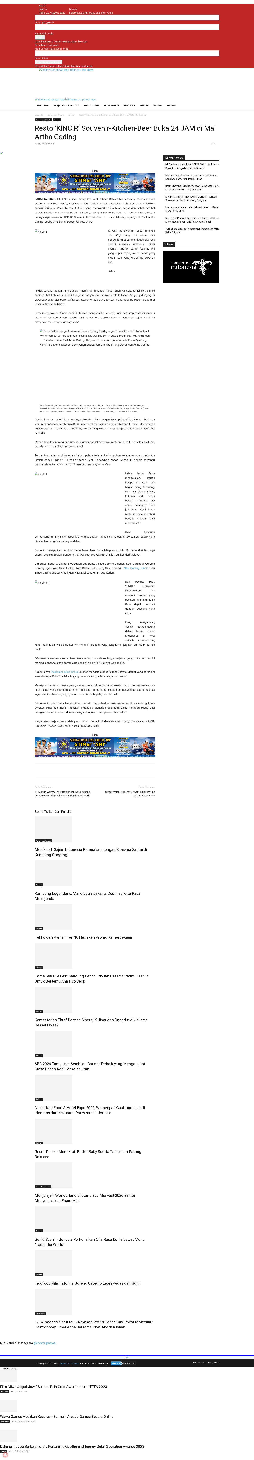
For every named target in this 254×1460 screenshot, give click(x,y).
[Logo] (50, 99)
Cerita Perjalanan (43, 1187)
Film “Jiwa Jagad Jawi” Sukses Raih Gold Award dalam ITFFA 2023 (53, 1387)
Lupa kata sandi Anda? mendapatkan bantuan (61, 41)
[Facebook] (74, 5)
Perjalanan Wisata (66, 105)
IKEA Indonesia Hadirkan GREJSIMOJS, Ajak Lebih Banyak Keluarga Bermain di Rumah (192, 166)
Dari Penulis (62, 812)
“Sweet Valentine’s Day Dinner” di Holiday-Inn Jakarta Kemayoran (129, 793)
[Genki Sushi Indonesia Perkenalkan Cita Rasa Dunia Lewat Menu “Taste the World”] (95, 1219)
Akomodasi (91, 105)
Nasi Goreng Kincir (136, 568)
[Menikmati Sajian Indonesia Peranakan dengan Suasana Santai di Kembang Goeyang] (95, 829)
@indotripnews (45, 1343)
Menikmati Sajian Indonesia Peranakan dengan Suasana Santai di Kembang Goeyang (191, 198)
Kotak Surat (213, 1362)
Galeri (171, 105)
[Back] (86, 5)
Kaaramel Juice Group (65, 671)
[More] (93, 158)
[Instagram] (77, 5)
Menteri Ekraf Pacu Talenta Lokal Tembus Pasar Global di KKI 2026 (192, 209)
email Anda (41, 58)
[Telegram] (85, 158)
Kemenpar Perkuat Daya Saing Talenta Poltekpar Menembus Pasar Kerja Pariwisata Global (192, 220)
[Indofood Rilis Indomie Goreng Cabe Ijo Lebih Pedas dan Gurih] (95, 1263)
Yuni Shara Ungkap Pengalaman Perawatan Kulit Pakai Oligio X (192, 230)
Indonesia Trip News (69, 1363)
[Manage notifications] (5, 1454)
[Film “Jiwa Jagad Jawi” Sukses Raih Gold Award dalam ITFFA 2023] (127, 1376)
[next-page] (38, 1334)
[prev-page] (36, 1334)
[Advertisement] (102, 84)
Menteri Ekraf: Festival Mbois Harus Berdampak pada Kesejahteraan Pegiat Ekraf (191, 177)
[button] (215, 102)
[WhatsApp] (69, 158)
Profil (158, 105)
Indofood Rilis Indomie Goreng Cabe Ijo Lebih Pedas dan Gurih (88, 1283)
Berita (144, 105)
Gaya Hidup (111, 105)
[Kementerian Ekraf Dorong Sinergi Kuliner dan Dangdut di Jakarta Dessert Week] (95, 1000)
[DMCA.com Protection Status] (123, 1363)
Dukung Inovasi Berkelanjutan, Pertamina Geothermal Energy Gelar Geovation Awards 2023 (72, 1446)
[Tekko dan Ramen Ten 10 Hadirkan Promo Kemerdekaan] (95, 917)
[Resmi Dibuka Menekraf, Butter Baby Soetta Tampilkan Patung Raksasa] (95, 1131)
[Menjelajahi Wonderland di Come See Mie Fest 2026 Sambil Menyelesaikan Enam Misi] (95, 1175)
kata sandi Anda (44, 33)
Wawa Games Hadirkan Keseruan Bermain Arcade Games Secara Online (56, 1417)
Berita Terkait (44, 812)
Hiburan (129, 105)
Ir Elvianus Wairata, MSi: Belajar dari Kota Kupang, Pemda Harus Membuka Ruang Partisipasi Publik (63, 793)
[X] (80, 5)
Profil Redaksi (198, 1362)
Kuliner (71, 114)
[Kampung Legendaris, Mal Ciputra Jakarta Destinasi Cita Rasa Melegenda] (95, 873)
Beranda (43, 105)
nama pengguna (44, 22)
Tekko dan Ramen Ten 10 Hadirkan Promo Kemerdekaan (83, 937)
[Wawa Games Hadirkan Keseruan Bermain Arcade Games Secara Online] (127, 1406)
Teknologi (5, 1421)
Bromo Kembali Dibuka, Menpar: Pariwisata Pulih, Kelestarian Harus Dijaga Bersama (192, 188)
